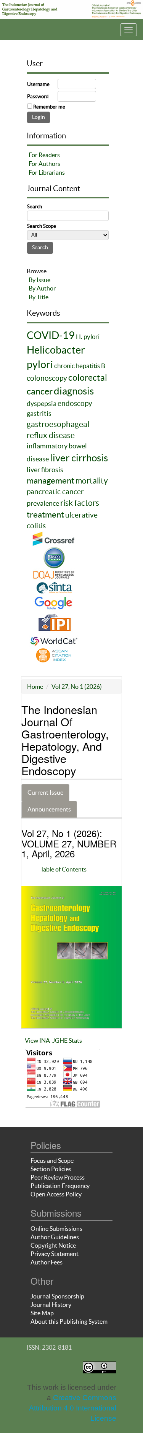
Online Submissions (56, 1228)
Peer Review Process (58, 1177)
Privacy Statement (55, 1253)
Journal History (51, 1304)
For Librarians (47, 172)
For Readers (44, 154)
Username (38, 84)
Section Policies (51, 1168)
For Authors (44, 163)
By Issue (39, 279)
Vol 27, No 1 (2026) (76, 686)
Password (37, 96)
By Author (42, 288)
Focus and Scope (52, 1160)
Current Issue (45, 792)
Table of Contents (63, 869)
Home (35, 686)
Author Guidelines (55, 1236)
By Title (38, 297)
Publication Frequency (60, 1185)
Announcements (49, 809)
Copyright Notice (53, 1245)
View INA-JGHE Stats (53, 1040)
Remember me (49, 107)
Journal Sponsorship (57, 1296)
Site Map (42, 1313)
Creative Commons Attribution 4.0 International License (72, 1408)
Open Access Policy (56, 1194)
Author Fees (47, 1262)
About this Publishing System (69, 1321)
